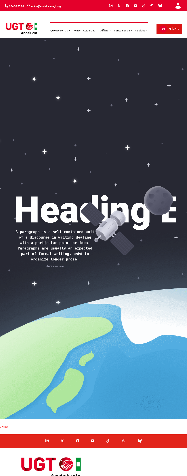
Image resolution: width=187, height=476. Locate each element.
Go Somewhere (55, 266)
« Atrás (4, 426)
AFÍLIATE (174, 29)
